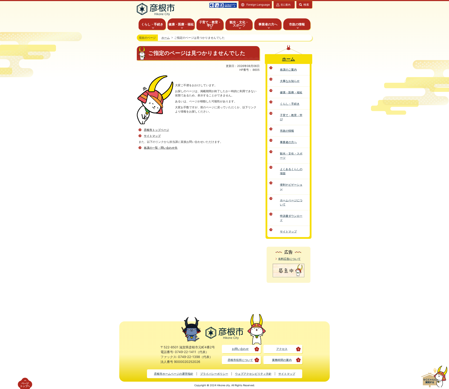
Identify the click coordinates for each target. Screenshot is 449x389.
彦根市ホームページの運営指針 (173, 374)
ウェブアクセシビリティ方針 (253, 374)
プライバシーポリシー (214, 374)
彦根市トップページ (156, 130)
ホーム (165, 37)
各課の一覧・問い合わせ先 (160, 147)
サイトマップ (152, 136)
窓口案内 (285, 4)
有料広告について (289, 259)
